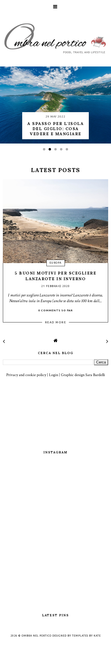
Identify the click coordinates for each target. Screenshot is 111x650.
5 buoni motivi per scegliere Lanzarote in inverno (55, 276)
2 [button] (51, 151)
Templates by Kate (86, 635)
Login (53, 375)
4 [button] (62, 151)
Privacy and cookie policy (26, 375)
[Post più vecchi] (107, 341)
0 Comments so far (55, 310)
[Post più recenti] (4, 341)
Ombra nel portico (37, 635)
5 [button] (68, 151)
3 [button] (57, 151)
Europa (56, 262)
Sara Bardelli (95, 375)
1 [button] (45, 151)
